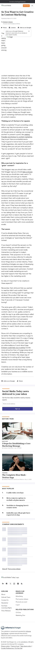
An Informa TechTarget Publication (18, 1)
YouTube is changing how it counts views (17, 506)
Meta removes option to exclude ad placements (16, 499)
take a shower (27, 172)
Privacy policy (5, 646)
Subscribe (26, 5)
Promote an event (21, 602)
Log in (18, 605)
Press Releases (6, 611)
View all (4, 569)
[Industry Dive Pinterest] (18, 584)
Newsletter (4, 603)
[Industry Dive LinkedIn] (3, 584)
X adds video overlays (15, 493)
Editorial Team (5, 597)
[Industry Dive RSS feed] (22, 584)
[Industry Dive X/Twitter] (10, 584)
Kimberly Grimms (8, 22)
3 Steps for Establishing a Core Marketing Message (16, 444)
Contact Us (4, 600)
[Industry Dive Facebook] (6, 584)
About (3, 594)
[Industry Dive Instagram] (14, 584)
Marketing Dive (20, 615)
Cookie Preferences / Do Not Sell (11, 648)
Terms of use (15, 646)
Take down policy (25, 646)
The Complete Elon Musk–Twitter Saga (14, 476)
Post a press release (14, 569)
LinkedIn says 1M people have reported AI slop (18, 514)
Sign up (17, 408)
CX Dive (18, 612)
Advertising (19, 596)
